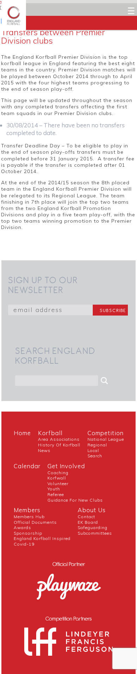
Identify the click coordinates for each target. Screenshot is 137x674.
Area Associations (59, 439)
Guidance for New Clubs (75, 500)
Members (27, 510)
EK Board (88, 522)
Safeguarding (92, 527)
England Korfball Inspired (42, 538)
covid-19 (24, 544)
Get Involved (66, 466)
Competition (105, 433)
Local (93, 450)
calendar (27, 466)
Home (22, 433)
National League (105, 439)
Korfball (50, 433)
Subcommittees (95, 533)
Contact (86, 516)
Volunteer (57, 483)
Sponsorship (28, 533)
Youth (53, 488)
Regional (97, 444)
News (44, 450)
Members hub (29, 516)
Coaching (57, 472)
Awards (22, 527)
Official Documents (35, 522)
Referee (55, 494)
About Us (92, 510)
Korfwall (56, 478)
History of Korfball (59, 444)
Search (94, 455)
